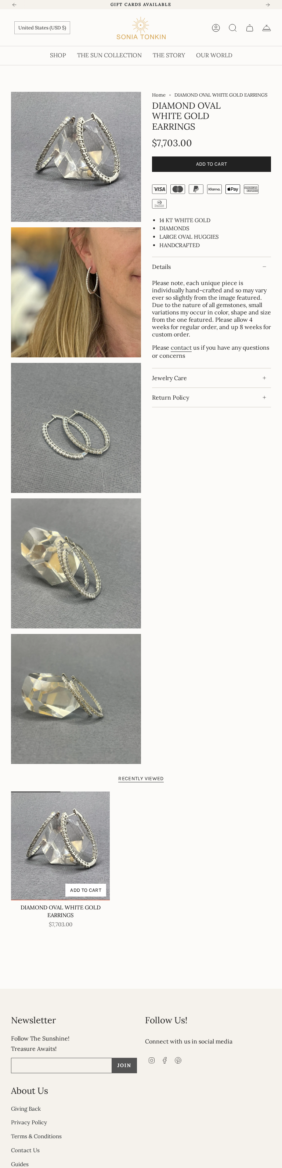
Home (159, 95)
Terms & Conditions (36, 1136)
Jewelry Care (169, 378)
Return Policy (170, 397)
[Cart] (249, 28)
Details (161, 266)
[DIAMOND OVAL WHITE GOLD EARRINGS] (60, 846)
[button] (58, 55)
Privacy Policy (29, 1122)
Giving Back (26, 1108)
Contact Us (25, 1150)
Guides (20, 1164)
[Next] (267, 4)
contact (181, 347)
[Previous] (14, 4)
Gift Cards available (141, 4)
